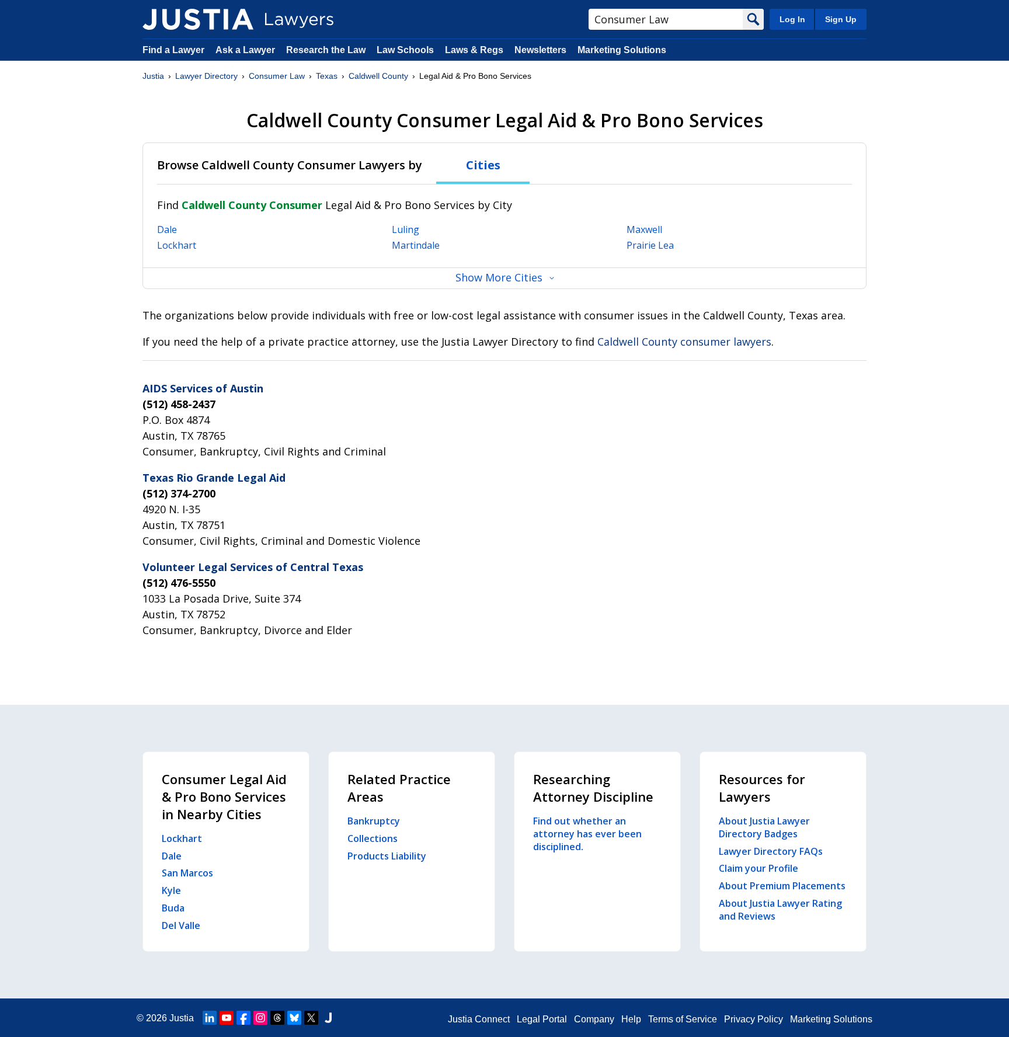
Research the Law (326, 50)
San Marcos (187, 873)
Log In (792, 19)
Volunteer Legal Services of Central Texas (252, 567)
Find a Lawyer (173, 50)
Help (631, 1019)
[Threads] (277, 1018)
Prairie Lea (650, 245)
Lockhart (176, 245)
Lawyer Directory (206, 76)
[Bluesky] (294, 1018)
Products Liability (386, 856)
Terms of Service (682, 1019)
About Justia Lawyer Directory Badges (764, 827)
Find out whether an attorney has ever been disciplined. (587, 834)
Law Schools (405, 50)
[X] (311, 1018)
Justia (153, 76)
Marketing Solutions (621, 50)
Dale (167, 229)
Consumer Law (277, 76)
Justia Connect (479, 1019)
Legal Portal (542, 1019)
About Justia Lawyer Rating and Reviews (780, 910)
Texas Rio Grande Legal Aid (214, 478)
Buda (173, 908)
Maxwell (644, 229)
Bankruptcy (373, 821)
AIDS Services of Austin (202, 388)
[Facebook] (243, 1018)
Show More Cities (498, 277)
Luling (405, 229)
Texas (327, 76)
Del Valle (181, 925)
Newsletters (540, 50)
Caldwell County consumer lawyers (684, 342)
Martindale (416, 245)
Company (594, 1019)
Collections (372, 838)
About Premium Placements (782, 885)
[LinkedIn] (210, 1018)
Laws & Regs (474, 50)
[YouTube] (227, 1018)
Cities (483, 165)
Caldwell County (378, 76)
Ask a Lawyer (246, 50)
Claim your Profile (758, 868)
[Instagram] (260, 1018)
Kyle (171, 890)
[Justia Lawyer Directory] (197, 19)
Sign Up (841, 19)
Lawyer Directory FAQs (771, 851)
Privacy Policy (753, 1019)
